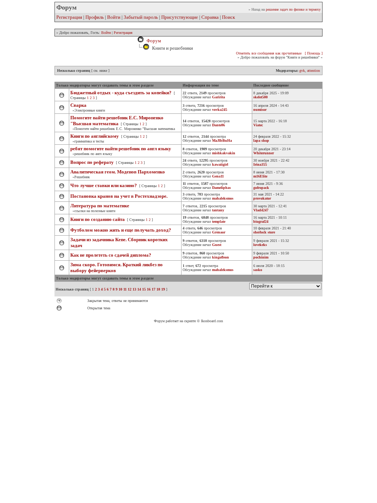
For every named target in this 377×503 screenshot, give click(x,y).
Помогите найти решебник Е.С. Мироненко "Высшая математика (116, 120)
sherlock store (264, 232)
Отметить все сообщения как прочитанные (269, 53)
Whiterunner (263, 153)
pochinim (260, 257)
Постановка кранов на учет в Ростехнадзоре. (119, 196)
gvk (302, 70)
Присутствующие (179, 17)
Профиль (94, 17)
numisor (260, 110)
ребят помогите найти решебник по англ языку (120, 148)
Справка (210, 17)
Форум (152, 40)
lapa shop (261, 140)
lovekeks (260, 245)
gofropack (261, 188)
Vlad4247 (260, 210)
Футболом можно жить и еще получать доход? (120, 230)
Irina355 (260, 164)
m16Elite (260, 176)
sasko (257, 270)
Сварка (78, 105)
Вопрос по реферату (92, 162)
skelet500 (260, 97)
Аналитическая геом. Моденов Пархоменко (117, 172)
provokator (262, 198)
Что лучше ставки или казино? (104, 185)
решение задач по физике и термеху (293, 9)
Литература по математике (99, 205)
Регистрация (69, 17)
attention (313, 70)
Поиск (228, 17)
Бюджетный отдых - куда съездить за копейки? (121, 92)
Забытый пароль (141, 17)
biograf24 (260, 221)
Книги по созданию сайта (97, 219)
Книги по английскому (94, 136)
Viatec (258, 125)
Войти (113, 17)
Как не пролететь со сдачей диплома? (110, 255)
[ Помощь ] (314, 53)
